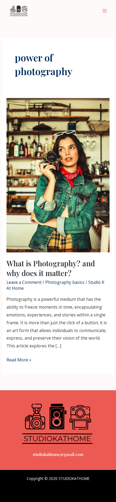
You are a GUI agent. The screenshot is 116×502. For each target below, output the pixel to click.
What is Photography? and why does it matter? (50, 268)
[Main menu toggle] (105, 10)
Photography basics (64, 282)
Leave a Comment (24, 282)
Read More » (18, 359)
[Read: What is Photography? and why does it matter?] (58, 175)
